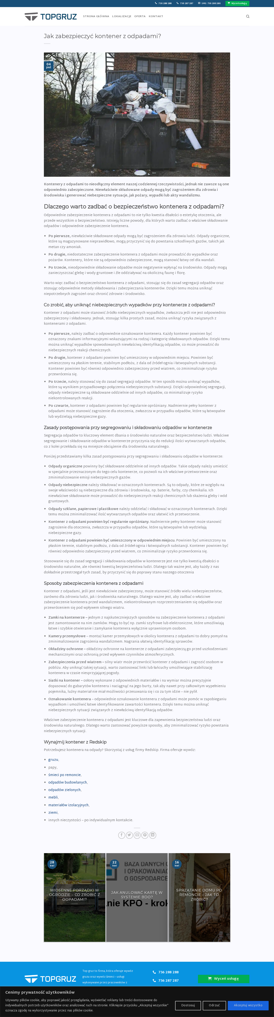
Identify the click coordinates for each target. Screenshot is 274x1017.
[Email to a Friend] (137, 835)
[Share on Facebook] (121, 835)
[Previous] (46, 897)
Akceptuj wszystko (248, 1005)
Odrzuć (214, 1005)
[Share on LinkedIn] (152, 835)
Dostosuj (188, 1005)
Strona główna (96, 16)
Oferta (140, 16)
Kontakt (156, 16)
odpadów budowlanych (67, 783)
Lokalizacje (121, 16)
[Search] (247, 16)
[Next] (228, 897)
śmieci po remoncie (64, 775)
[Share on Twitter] (129, 835)
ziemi (53, 813)
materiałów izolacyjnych (68, 805)
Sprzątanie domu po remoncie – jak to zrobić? (199, 895)
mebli (53, 798)
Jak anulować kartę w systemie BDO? (137, 894)
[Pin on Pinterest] (144, 835)
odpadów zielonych (64, 790)
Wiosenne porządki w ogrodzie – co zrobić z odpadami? (74, 895)
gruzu (53, 760)
